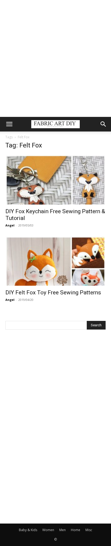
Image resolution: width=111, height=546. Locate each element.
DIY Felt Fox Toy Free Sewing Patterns (53, 292)
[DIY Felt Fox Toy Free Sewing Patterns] (55, 261)
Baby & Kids (28, 530)
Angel (10, 225)
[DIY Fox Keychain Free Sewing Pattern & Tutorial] (55, 180)
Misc (88, 530)
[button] (9, 124)
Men (62, 530)
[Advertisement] (55, 58)
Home (75, 530)
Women (48, 530)
